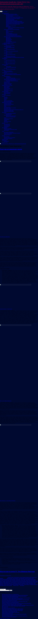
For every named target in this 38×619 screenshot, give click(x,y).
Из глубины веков (7, 124)
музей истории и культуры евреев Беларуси (18, 582)
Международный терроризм (8, 101)
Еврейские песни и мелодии (9, 104)
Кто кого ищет (10, 28)
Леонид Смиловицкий (13, 581)
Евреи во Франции (9, 52)
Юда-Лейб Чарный (3, 585)
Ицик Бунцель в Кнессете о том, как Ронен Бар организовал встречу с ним (14, 601)
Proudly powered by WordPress (5, 618)
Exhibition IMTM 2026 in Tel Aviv (7, 613)
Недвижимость (6, 119)
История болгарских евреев (10, 56)
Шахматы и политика (7, 128)
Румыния (5, 53)
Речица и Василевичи (9, 31)
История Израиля (7, 76)
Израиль (3, 75)
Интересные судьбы (7, 108)
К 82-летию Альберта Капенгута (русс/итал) (9, 600)
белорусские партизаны (4, 579)
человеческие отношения (14, 584)
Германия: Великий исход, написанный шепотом (10, 602)
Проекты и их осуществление (11, 115)
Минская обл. (8, 37)
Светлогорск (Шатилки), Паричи (11, 34)
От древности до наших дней (11, 67)
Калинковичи (6, 126)
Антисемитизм (4, 72)
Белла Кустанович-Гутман (29, 578)
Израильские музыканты (8, 138)
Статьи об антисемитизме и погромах (10, 73)
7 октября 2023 (8, 77)
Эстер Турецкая (26, 584)
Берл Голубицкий (24, 579)
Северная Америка (5, 91)
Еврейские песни (7, 82)
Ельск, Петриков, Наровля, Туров (11, 33)
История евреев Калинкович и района (10, 14)
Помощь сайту (4, 140)
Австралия (4, 94)
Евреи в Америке (7, 86)
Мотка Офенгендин (7, 582)
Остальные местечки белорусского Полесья (13, 35)
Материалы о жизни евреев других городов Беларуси (13, 36)
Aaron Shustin (22, 585)
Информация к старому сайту (11, 25)
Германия (5, 48)
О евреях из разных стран (8, 88)
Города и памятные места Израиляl (10, 79)
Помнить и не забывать (8, 70)
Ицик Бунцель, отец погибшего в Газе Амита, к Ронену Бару (12, 610)
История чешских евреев (10, 47)
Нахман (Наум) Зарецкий (7, 583)
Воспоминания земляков (10, 19)
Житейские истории (7, 121)
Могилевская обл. (9, 39)
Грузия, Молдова (5, 64)
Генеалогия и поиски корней (9, 111)
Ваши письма (8, 26)
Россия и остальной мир (8, 100)
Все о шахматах (4, 127)
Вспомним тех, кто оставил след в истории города (14, 17)
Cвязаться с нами (5, 139)
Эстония (5, 62)
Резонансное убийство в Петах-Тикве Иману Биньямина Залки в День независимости (16, 603)
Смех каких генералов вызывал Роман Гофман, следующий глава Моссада (14, 615)
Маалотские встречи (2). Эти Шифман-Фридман (17, 571)
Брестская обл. (8, 40)
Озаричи (7, 24)
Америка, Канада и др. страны (7, 85)
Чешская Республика (7, 46)
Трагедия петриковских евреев (11, 149)
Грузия (5, 65)
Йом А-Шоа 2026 (5, 606)
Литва (5, 59)
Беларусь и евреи (7, 42)
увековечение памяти (25, 583)
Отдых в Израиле (7, 81)
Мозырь (7, 32)
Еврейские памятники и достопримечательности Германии (14, 57)
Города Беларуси (17, 577)
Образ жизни (4, 112)
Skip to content (5, 11)
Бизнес (5, 117)
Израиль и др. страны (7, 84)
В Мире (3, 96)
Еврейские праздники (7, 103)
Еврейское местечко (7, 105)
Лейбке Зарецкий (6, 581)
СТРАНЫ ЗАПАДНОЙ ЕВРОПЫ (8, 43)
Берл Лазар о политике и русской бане (8, 607)
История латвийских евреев (10, 61)
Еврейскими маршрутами (8, 90)
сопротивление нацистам (16, 583)
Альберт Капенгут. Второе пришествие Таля (9, 611)
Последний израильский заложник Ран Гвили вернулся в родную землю (14, 614)
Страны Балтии (4, 58)
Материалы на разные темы (8, 110)
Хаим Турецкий (6, 584)
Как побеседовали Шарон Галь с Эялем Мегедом (10, 594)
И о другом (6, 122)
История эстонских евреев (10, 63)
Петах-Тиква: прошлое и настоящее (12, 80)
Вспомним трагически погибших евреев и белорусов (15, 22)
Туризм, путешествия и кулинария (10, 113)
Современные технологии (8, 118)
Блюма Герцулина (30, 579)
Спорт (3, 131)
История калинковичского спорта (11, 20)
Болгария (5, 55)
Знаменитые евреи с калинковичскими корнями (14, 21)
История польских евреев (10, 45)
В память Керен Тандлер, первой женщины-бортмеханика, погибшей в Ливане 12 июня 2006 (18, 605)
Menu (1, 11)
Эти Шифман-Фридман (34, 584)
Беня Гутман (18, 579)
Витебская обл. (8, 38)
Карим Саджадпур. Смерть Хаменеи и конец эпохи (10, 612)
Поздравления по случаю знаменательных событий (14, 23)
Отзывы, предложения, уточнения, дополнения (16, 27)
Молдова (5, 68)
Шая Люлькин (21, 584)
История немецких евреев (10, 49)
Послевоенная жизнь (9, 15)
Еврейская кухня (9, 114)
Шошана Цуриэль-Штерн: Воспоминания (9, 616)
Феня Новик (31, 583)
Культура (5, 98)
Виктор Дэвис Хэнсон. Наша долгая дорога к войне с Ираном (12, 609)
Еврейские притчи (7, 106)
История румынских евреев (10, 54)
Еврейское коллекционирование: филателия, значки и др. (13, 109)
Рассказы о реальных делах (10, 116)
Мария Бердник (29, 581)
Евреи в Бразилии (7, 93)
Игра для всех (6, 130)
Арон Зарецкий (15, 578)
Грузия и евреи (8, 66)
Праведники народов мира (8, 71)
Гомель (7, 30)
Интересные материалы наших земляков (13, 18)
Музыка (3, 135)
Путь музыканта (6, 136)
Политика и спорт (7, 134)
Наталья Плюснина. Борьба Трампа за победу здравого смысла (12, 608)
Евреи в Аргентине (7, 92)
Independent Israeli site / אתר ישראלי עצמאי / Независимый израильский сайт (15, 3)
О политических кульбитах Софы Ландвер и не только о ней (12, 598)
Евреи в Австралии (7, 95)
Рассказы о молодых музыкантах (9, 137)
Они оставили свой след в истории (10, 107)
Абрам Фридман (9, 578)
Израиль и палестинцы (8, 83)
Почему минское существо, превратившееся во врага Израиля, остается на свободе (16, 597)
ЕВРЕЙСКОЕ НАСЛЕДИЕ (6, 102)
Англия (5, 50)
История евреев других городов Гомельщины (11, 29)
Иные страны (6, 89)
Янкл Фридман (9, 585)
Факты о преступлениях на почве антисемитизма (12, 74)
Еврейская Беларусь (5, 13)
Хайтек (5, 99)
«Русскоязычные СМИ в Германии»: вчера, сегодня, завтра (12, 604)
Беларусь (3, 123)
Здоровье (5, 120)
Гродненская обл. (9, 41)
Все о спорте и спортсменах (8, 132)
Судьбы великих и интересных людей (10, 129)
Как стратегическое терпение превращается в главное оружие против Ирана (15, 595)
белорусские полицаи (12, 579)
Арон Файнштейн (21, 578)
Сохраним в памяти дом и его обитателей (13, 16)
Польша (5, 44)
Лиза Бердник (19, 581)
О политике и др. (7, 125)
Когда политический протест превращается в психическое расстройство (14, 596)
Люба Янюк (24, 581)
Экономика (6, 97)
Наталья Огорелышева (29, 582)
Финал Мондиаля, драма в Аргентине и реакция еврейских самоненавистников (15, 599)
